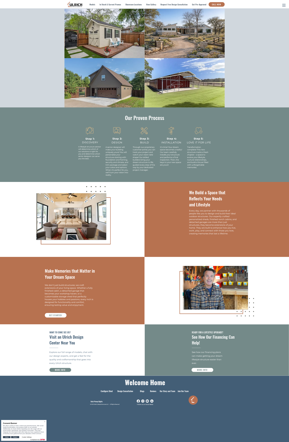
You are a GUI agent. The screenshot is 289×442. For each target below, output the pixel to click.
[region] (104, 33)
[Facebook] (138, 401)
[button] (92, 4)
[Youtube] (147, 401)
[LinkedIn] (151, 401)
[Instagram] (142, 401)
